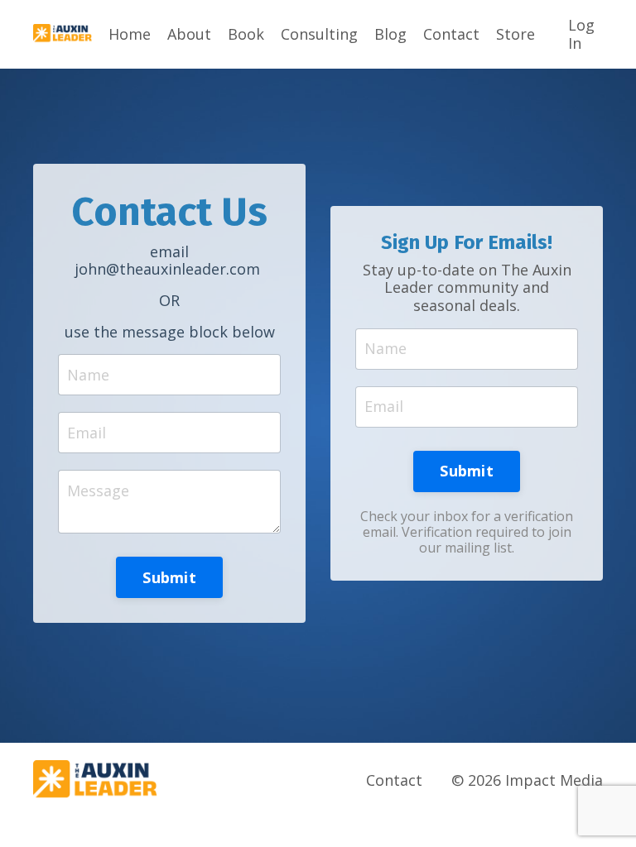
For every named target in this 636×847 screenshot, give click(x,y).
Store (515, 35)
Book (246, 35)
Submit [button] (169, 577)
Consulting (319, 35)
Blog (390, 35)
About (189, 35)
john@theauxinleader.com (167, 269)
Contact (451, 35)
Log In (581, 34)
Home (129, 35)
